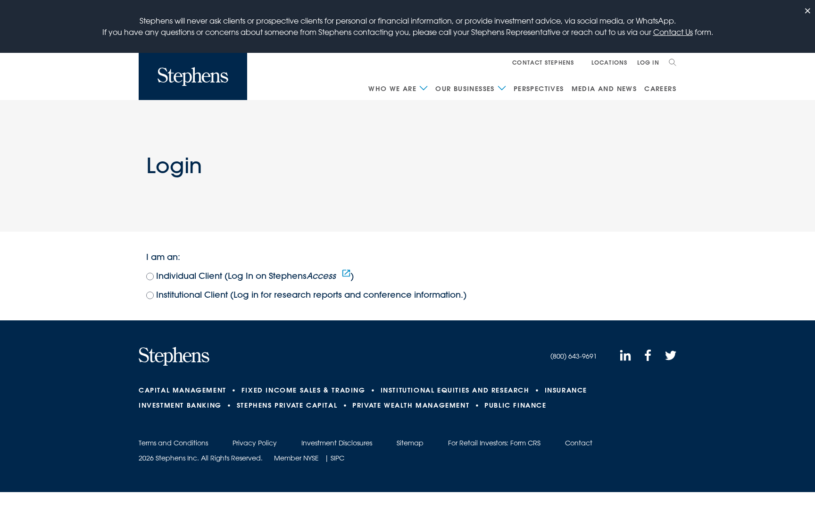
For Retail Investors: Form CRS (494, 443)
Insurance (566, 390)
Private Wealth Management (410, 405)
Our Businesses (465, 88)
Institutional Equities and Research (455, 390)
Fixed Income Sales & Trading (303, 390)
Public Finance (515, 405)
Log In (648, 62)
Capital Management (182, 390)
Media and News (604, 88)
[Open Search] (672, 62)
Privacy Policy (255, 443)
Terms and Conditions (173, 443)
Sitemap (410, 443)
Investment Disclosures (336, 443)
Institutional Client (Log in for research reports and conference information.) (311, 294)
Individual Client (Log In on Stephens (246, 275)
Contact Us (673, 32)
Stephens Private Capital (287, 405)
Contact (578, 443)
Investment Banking (180, 405)
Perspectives (539, 88)
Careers (660, 88)
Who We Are (392, 88)
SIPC (337, 458)
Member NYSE (296, 458)
